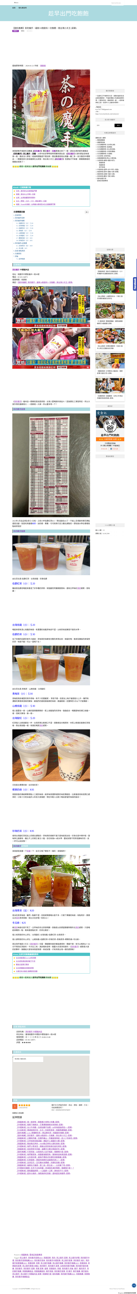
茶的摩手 (43, 1266)
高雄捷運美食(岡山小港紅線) (106, 158)
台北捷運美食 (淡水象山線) (106, 144)
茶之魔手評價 (74, 1258)
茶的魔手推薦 (20, 221)
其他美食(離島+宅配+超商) (106, 176)
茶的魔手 (37, 151)
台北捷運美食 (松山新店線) (106, 149)
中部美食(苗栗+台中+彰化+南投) (108, 169)
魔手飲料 (84, 1271)
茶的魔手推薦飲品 (22, 1277)
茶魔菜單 (47, 1258)
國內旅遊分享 (101, 178)
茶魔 (54, 151)
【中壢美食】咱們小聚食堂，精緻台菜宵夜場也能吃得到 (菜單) (41, 1146)
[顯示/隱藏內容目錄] (85, 212)
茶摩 (38, 1263)
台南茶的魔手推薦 (67, 1266)
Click (135, 284)
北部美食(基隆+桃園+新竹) (106, 160)
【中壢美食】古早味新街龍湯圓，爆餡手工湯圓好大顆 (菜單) (40, 1141)
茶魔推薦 (79, 1274)
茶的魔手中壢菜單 (53, 1260)
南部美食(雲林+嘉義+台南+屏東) (108, 171)
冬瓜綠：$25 (23, 248)
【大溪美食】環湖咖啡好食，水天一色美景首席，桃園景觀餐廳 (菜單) (44, 1130)
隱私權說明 (23, 8)
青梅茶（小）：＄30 (25, 230)
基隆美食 (102, 162)
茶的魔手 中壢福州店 (33, 1032)
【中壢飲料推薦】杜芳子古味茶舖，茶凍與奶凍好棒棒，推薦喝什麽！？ (45, 1168)
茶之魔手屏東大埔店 (30, 1266)
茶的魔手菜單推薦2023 (24, 1260)
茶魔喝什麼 (46, 1274)
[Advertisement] (51, 49)
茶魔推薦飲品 (27, 1271)
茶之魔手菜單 (66, 1260)
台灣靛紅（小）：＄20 (26, 235)
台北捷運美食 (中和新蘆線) (106, 151)
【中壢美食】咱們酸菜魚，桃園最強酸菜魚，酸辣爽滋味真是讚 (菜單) (44, 1155)
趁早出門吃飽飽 (68, 13)
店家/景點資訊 (20, 251)
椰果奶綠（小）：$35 (25, 238)
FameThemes (121, 1288)
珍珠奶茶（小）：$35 (25, 240)
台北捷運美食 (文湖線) (104, 153)
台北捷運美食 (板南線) (104, 147)
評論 (16, 256)
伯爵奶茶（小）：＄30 (26, 228)
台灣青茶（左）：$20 (25, 246)
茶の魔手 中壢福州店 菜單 (31, 1274)
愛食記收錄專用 (35, 1255)
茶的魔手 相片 (79, 1260)
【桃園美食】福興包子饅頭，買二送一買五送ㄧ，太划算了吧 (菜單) (43, 1165)
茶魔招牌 (31, 1263)
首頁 (14, 8)
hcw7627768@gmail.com (103, 109)
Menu (16, 2)
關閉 (104, 138)
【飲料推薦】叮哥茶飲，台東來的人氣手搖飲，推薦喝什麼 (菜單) (42, 1152)
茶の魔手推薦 (57, 1263)
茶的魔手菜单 (39, 1260)
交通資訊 (18, 254)
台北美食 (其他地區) (104, 156)
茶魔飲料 (52, 1269)
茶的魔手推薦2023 (71, 1263)
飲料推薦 (56, 1274)
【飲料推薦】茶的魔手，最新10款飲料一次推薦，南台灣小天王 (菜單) (45, 282)
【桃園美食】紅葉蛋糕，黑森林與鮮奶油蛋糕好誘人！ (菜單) (40, 1160)
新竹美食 (102, 167)
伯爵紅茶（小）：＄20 (26, 223)
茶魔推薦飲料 (39, 1271)
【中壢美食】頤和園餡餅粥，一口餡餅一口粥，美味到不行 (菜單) (42, 1171)
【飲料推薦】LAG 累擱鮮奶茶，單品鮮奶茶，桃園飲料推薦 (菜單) (42, 1133)
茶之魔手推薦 (46, 1263)
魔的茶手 (82, 1269)
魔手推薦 (76, 1271)
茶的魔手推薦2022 (68, 1274)
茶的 (79, 588)
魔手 (48, 151)
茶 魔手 (69, 1271)
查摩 (46, 1269)
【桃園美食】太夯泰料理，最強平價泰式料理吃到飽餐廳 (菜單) (41, 1157)
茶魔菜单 (83, 1263)
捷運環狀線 (101, 142)
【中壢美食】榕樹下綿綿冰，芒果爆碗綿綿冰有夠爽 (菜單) (39, 1125)
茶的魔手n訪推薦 (21, 243)
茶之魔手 (23, 1258)
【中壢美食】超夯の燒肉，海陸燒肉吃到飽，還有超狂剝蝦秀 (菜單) (43, 1173)
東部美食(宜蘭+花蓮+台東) (106, 174)
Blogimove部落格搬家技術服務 (127, 1293)
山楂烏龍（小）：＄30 (26, 233)
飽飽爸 (22, 31)
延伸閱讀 (22, 259)
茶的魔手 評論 (67, 1269)
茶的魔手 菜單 (53, 1266)
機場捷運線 (101, 140)
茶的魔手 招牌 (29, 1269)
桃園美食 (15, 31)
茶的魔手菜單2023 (35, 1258)
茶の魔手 (16, 1274)
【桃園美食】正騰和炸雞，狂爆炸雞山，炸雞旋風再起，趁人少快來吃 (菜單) (47, 1138)
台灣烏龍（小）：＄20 (26, 225)
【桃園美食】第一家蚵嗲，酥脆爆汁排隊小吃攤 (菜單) (38, 1122)
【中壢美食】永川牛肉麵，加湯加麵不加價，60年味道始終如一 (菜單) (44, 1127)
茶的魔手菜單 (20, 218)
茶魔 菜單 (39, 1269)
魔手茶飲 (49, 1271)
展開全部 (98, 138)
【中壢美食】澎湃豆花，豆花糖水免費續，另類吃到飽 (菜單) (40, 1163)
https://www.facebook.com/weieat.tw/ (107, 114)
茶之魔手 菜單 (62, 1258)
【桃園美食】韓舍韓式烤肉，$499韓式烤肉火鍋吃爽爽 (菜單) (40, 1144)
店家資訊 (18, 215)
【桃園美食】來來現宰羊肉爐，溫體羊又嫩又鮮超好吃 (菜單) (40, 1149)
